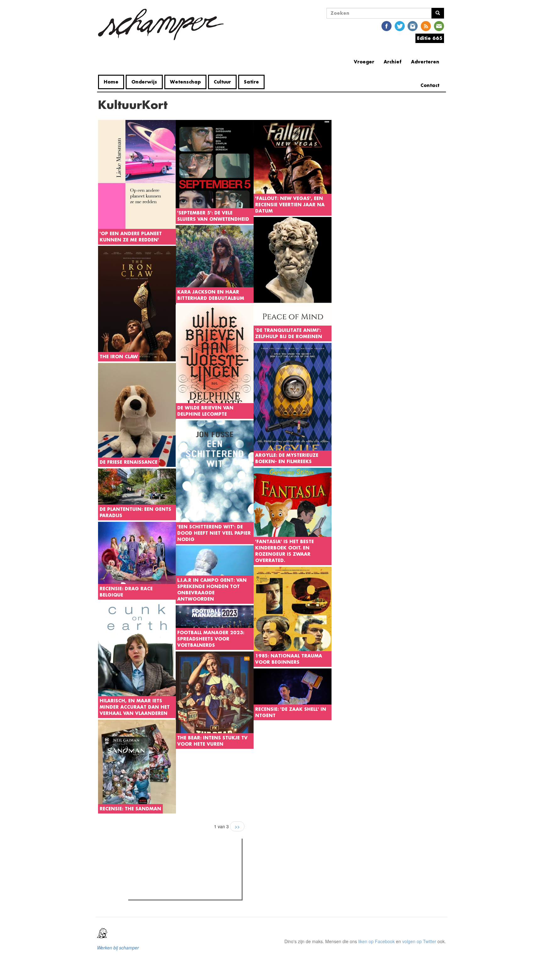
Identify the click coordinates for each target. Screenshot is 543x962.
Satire (251, 82)
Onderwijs (144, 82)
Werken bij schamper (118, 947)
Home (111, 82)
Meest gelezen (149, 857)
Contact (429, 85)
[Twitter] (400, 26)
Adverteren (425, 62)
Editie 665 (429, 38)
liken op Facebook (376, 941)
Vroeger (364, 62)
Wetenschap (185, 82)
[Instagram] (413, 26)
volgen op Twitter (419, 941)
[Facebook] (386, 26)
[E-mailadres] (439, 26)
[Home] (163, 24)
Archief (393, 62)
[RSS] (426, 26)
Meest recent (185, 857)
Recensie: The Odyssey (164, 870)
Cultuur (222, 82)
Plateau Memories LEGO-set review (176, 893)
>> (237, 826)
